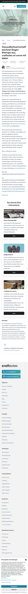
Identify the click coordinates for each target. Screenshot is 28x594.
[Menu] (3, 6)
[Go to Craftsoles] (9, 366)
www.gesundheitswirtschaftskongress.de (13, 191)
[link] (19, 40)
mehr (14, 236)
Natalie (8, 66)
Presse (4, 43)
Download (5, 195)
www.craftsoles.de (20, 168)
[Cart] (14, 6)
